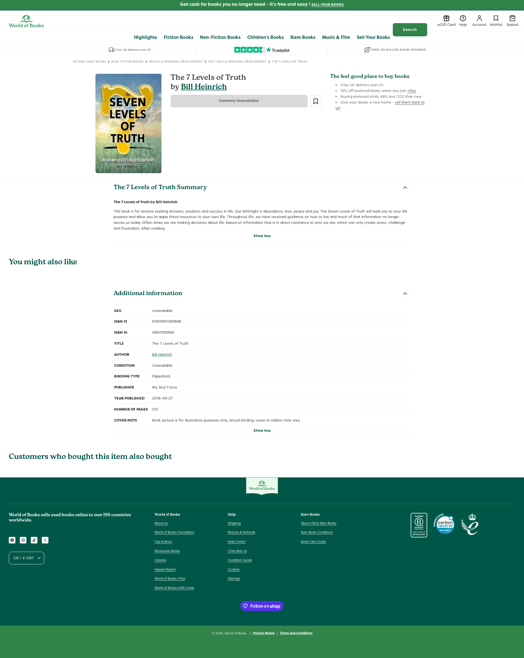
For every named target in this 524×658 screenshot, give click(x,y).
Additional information (148, 294)
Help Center (237, 541)
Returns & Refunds (241, 532)
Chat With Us (237, 551)
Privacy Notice (264, 633)
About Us (161, 523)
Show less (262, 236)
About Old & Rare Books (318, 523)
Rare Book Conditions (317, 532)
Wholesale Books (167, 551)
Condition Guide (240, 560)
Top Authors (163, 541)
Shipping (234, 523)
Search (410, 30)
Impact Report (165, 569)
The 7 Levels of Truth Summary (160, 188)
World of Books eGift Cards (174, 587)
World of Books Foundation (174, 532)
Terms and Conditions (296, 633)
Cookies (234, 569)
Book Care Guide (313, 541)
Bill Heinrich (204, 87)
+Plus (411, 91)
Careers (160, 560)
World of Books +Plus (170, 578)
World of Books (236, 633)
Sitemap (234, 578)
